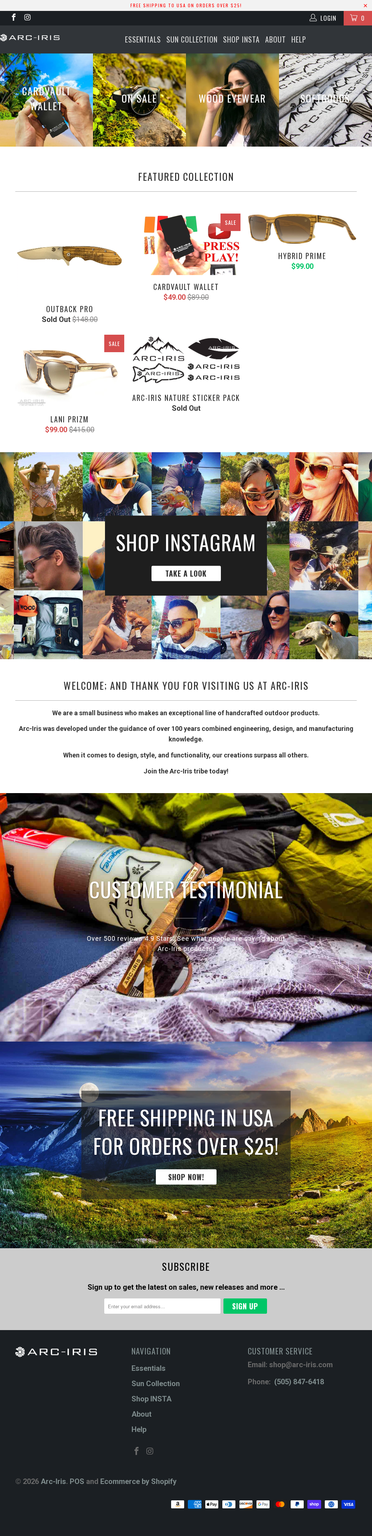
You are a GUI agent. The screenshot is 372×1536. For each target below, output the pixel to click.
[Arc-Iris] (30, 37)
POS (77, 1481)
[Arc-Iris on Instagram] (27, 18)
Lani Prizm (69, 371)
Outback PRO (69, 255)
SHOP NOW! (186, 1145)
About (275, 39)
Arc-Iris (53, 1481)
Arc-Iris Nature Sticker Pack (186, 360)
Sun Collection (192, 39)
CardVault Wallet (186, 244)
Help (298, 39)
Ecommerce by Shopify (138, 1481)
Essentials (143, 39)
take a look (186, 555)
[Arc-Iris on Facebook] (13, 18)
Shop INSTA (241, 39)
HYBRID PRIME (302, 229)
